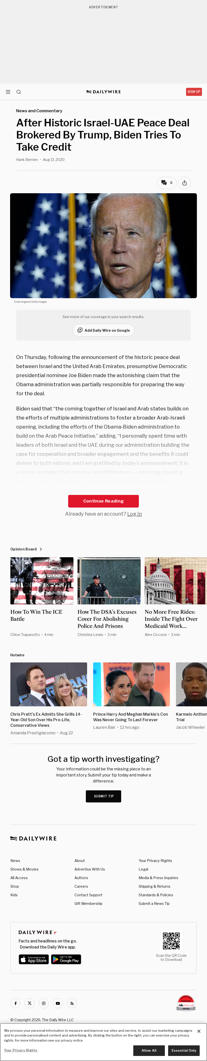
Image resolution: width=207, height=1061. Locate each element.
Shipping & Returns (154, 886)
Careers (81, 886)
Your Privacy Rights (155, 860)
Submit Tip (104, 796)
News (15, 860)
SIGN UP (194, 92)
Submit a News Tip (154, 903)
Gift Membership (88, 903)
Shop (14, 886)
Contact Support (88, 895)
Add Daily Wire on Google (107, 330)
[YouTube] (58, 1003)
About (79, 860)
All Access (19, 878)
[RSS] (72, 1003)
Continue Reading (103, 501)
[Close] (198, 1031)
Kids (14, 895)
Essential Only (184, 1050)
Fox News (48, 490)
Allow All (149, 1050)
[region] (103, 1042)
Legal (143, 869)
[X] (29, 1003)
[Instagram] (44, 1003)
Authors (81, 878)
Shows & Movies (24, 869)
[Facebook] (15, 1003)
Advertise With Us (89, 869)
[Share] (184, 183)
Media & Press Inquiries (158, 878)
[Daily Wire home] (104, 92)
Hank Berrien (27, 159)
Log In (134, 514)
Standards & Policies (156, 895)
